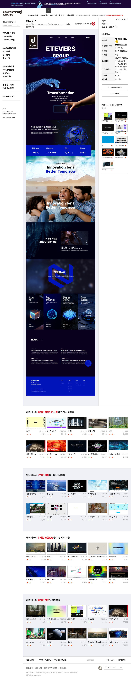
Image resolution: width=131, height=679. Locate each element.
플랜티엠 (50, 556)
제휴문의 (122, 660)
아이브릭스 (105, 133)
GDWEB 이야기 (9, 96)
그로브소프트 (31, 619)
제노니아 (111, 579)
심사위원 (6, 51)
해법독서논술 (51, 431)
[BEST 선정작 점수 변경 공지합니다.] (62, 662)
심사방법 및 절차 (9, 48)
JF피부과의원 (119, 157)
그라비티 (91, 619)
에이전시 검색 (8, 66)
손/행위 (124, 64)
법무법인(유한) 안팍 (120, 145)
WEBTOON (30, 642)
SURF (28, 431)
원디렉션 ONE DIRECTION (76, 494)
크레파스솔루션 (114, 454)
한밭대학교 (30, 517)
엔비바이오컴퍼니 (94, 642)
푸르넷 (69, 579)
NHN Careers (51, 579)
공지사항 (63, 668)
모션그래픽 (122, 58)
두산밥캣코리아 (114, 494)
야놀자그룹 (71, 454)
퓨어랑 (49, 517)
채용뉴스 (6, 73)
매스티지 (117, 133)
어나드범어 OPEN (94, 556)
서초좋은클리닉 (93, 494)
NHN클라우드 (31, 579)
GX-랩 (69, 431)
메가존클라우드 (93, 454)
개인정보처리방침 (50, 668)
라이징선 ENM (52, 454)
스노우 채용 (112, 517)
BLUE (117, 76)
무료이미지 (7, 76)
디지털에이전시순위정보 (114, 15)
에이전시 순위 (8, 70)
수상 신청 (6, 58)
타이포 (117, 61)
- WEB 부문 (7, 36)
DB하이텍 (91, 431)
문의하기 (62, 15)
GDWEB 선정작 (9, 33)
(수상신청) (119, 48)
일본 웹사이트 (8, 85)
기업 (116, 55)
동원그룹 (50, 494)
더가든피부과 (119, 121)
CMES (69, 517)
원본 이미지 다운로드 (116, 87)
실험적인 (123, 69)
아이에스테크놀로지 (95, 517)
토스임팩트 (112, 556)
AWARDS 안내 (33, 15)
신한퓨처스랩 (31, 494)
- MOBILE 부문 (9, 40)
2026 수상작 (44, 15)
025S (110, 431)
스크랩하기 (116, 94)
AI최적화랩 (105, 121)
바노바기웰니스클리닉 (34, 556)
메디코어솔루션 (73, 556)
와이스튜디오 (92, 579)
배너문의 (110, 660)
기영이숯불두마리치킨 (108, 157)
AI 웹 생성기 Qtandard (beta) (57, 619)
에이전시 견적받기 (98, 15)
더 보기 (104, 108)
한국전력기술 (31, 454)
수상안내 (53, 15)
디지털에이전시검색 (83, 15)
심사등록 (70, 15)
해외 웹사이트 (8, 88)
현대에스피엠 (113, 642)
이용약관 (38, 668)
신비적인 (118, 66)
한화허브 (50, 642)
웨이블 (69, 642)
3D (116, 58)
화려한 (117, 72)
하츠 (103, 145)
